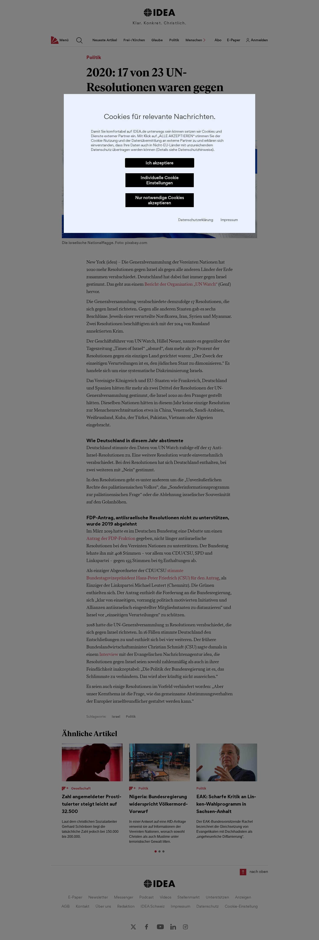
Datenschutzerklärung (195, 220)
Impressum (229, 220)
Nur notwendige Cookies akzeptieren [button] (159, 200)
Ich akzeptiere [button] (159, 162)
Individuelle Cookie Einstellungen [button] (160, 180)
